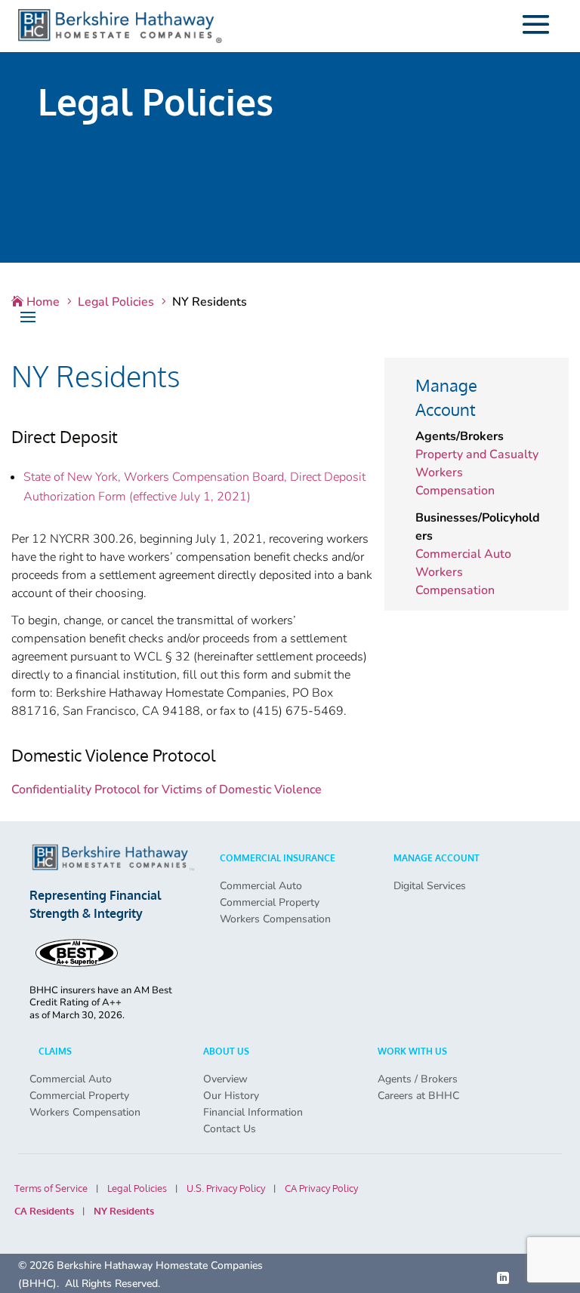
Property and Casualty (476, 454)
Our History (231, 1096)
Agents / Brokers (418, 1079)
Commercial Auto (463, 554)
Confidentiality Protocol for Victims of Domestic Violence (166, 789)
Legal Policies (137, 1188)
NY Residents (124, 1211)
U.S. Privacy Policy (226, 1188)
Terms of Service (51, 1188)
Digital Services (429, 886)
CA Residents (44, 1211)
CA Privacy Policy (321, 1188)
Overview (225, 1079)
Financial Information (253, 1112)
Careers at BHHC (418, 1096)
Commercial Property (269, 902)
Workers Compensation (275, 919)
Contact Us (229, 1129)
